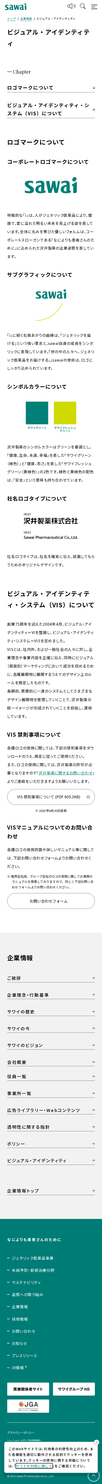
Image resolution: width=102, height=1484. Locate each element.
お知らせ (19, 1343)
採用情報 (20, 1319)
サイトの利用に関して (34, 1466)
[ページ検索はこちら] (83, 6)
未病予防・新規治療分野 (33, 1270)
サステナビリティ (26, 1282)
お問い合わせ (24, 1331)
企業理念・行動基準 (28, 995)
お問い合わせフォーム (49, 901)
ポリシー (16, 1144)
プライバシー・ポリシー (21, 1432)
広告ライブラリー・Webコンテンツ (43, 1110)
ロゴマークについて (30, 87)
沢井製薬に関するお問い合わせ (66, 773)
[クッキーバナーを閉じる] (96, 1442)
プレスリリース (24, 1355)
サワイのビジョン (25, 1045)
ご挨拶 (14, 978)
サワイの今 (18, 1028)
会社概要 (17, 1062)
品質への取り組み (27, 1294)
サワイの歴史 (21, 1011)
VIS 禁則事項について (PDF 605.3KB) (48, 797)
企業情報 (26, 18)
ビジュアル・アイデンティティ (37, 1160)
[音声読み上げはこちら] (71, 6)
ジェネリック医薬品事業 (33, 1258)
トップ (11, 18)
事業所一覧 (19, 1093)
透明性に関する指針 (28, 1127)
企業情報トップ (23, 1190)
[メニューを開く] (94, 6)
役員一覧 (17, 1076)
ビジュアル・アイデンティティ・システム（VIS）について (48, 109)
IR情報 (18, 1367)
